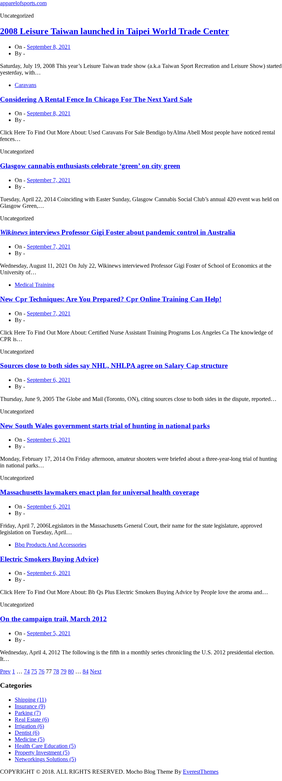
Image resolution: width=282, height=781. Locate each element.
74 (27, 671)
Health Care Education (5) (45, 746)
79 (63, 671)
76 (41, 671)
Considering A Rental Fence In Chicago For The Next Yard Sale (96, 99)
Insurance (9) (30, 706)
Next (95, 671)
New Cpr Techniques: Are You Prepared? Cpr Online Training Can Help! (110, 299)
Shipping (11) (30, 700)
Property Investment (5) (42, 752)
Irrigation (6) (29, 726)
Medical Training (34, 285)
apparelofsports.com (23, 3)
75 (34, 671)
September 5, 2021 (48, 633)
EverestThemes (200, 772)
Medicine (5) (29, 739)
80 (71, 671)
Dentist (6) (27, 733)
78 (56, 671)
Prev (5, 671)
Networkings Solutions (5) (45, 759)
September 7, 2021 (48, 180)
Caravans (25, 85)
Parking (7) (28, 713)
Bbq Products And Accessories (50, 545)
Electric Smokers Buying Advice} (49, 559)
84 (85, 671)
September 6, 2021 (48, 380)
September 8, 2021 (48, 47)
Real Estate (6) (32, 719)
